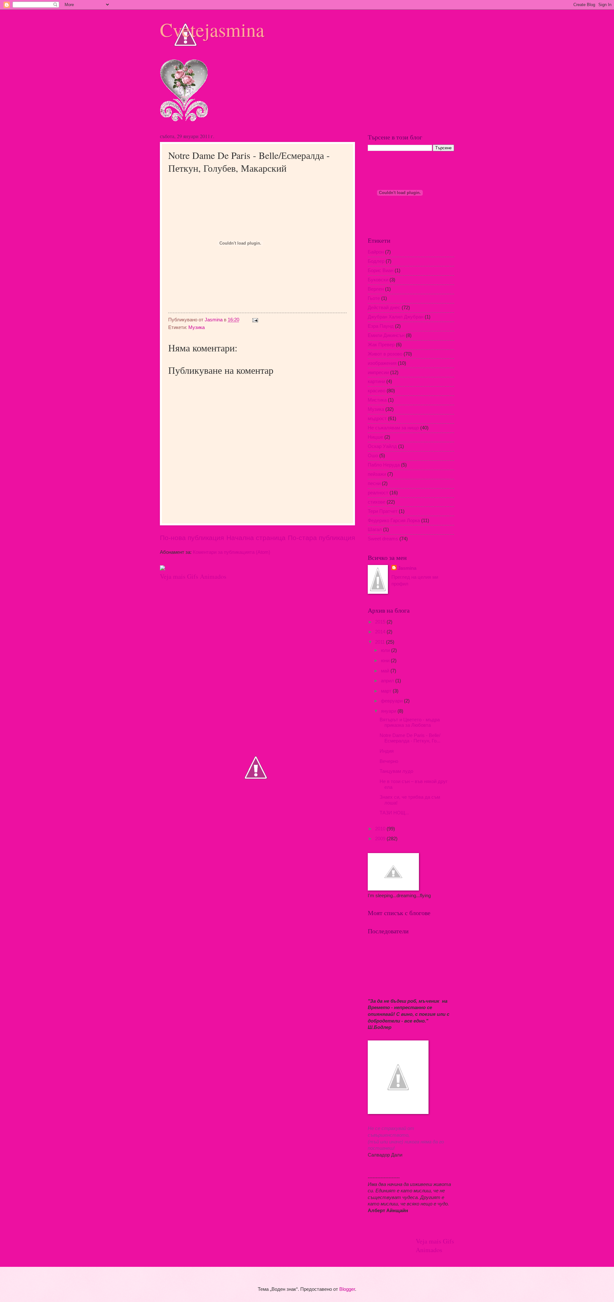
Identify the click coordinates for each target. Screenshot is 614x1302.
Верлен (376, 289)
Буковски (378, 279)
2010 (381, 828)
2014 (381, 631)
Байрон (376, 252)
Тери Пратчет (383, 511)
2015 (381, 621)
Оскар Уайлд (382, 446)
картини (376, 381)
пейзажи (377, 474)
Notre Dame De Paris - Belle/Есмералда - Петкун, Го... (410, 738)
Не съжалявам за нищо (393, 427)
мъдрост (377, 418)
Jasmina (407, 568)
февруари (392, 700)
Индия (387, 751)
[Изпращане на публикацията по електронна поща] (254, 319)
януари (389, 711)
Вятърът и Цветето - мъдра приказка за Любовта (410, 722)
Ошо (373, 455)
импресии (378, 372)
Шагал (375, 529)
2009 (381, 838)
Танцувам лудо (396, 771)
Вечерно (389, 761)
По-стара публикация (321, 537)
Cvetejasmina (212, 29)
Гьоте (374, 298)
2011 (380, 642)
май (385, 670)
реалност (378, 492)
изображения (382, 363)
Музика (196, 327)
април (388, 680)
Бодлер (376, 261)
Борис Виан (380, 270)
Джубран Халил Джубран (395, 316)
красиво (376, 390)
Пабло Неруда (384, 464)
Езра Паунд (381, 326)
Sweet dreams (383, 538)
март (387, 691)
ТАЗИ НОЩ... (394, 812)
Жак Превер (381, 344)
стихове (376, 502)
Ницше (375, 437)
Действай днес (384, 307)
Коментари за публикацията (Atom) (231, 552)
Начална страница (256, 537)
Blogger (347, 1289)
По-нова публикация (192, 537)
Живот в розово (385, 354)
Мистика (377, 400)
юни (386, 660)
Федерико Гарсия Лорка (394, 520)
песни (374, 483)
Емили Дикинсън (386, 335)
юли (386, 650)
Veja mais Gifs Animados (193, 576)
